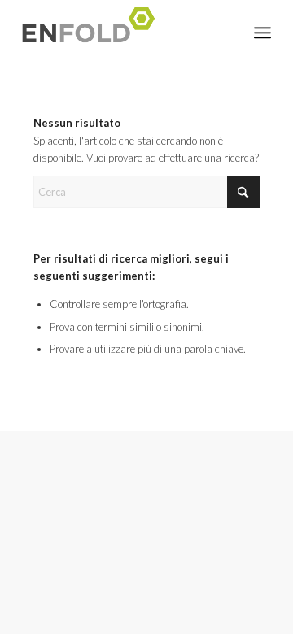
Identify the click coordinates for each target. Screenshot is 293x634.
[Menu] (262, 32)
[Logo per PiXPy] (121, 32)
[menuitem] (262, 32)
